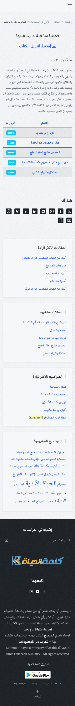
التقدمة (58, 683)
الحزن (61, 452)
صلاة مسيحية (58, 386)
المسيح (49, 635)
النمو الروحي (48, 459)
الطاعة (33, 493)
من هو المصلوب (56, 273)
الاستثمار (19, 484)
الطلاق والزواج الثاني (45, 172)
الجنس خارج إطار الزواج (45, 152)
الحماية (61, 458)
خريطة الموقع (20, 683)
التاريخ (17, 474)
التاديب (44, 493)
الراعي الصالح (32, 459)
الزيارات (10, 122)
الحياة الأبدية (40, 483)
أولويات (52, 466)
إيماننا (34, 683)
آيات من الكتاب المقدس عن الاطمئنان (44, 257)
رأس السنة (22, 493)
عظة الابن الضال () (47, 417)
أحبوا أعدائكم (58, 281)
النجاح (40, 501)
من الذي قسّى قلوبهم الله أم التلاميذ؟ (45, 162)
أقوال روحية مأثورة (55, 409)
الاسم (45, 122)
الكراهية (52, 452)
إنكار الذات (28, 474)
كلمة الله (40, 466)
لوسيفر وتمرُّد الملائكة (53, 394)
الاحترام (61, 484)
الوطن (55, 474)
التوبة (61, 500)
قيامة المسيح (38, 452)
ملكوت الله (17, 459)
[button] (70, 6)
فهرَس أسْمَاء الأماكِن (54, 402)
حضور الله (58, 493)
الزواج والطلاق (45, 132)
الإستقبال (20, 501)
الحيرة (39, 474)
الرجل (47, 474)
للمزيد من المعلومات (33, 641)
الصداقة (30, 501)
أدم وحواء (23, 452)
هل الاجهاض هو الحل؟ (45, 142)
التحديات (50, 501)
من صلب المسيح (56, 265)
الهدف (46, 683)
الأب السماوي (25, 466)
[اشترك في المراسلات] (6, 540)
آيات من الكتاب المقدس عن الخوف (45, 288)
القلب (61, 466)
